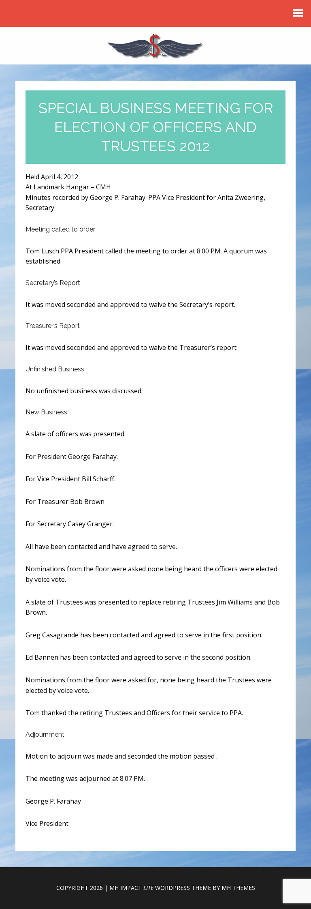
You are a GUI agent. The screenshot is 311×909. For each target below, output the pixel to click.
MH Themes (238, 888)
